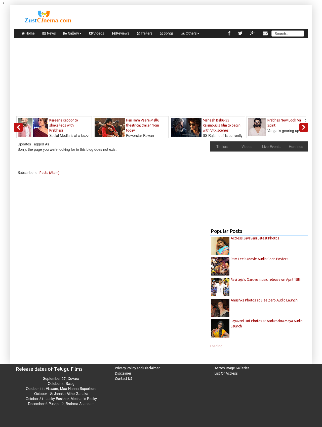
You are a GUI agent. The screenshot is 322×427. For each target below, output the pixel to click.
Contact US (123, 379)
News (51, 33)
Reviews (122, 33)
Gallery (73, 33)
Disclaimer (123, 373)
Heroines (296, 146)
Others (191, 33)
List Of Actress (226, 373)
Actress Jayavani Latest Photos (255, 238)
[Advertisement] (161, 78)
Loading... (217, 346)
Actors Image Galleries (232, 368)
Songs (168, 33)
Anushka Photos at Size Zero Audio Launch (264, 300)
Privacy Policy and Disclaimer (137, 368)
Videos (98, 33)
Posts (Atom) (49, 173)
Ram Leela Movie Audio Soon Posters (259, 259)
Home (30, 33)
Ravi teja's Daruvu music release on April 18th (266, 280)
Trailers (146, 33)
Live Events (271, 146)
